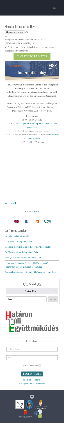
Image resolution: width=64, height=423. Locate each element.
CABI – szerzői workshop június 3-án (21, 252)
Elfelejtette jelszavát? (32, 380)
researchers (54, 135)
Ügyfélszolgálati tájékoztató (17, 236)
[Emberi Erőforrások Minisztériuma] (25, 413)
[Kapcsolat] (47, 222)
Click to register (33, 56)
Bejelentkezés (32, 374)
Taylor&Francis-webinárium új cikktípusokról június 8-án (30, 272)
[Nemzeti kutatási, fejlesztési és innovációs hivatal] (41, 404)
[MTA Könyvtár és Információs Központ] (20, 404)
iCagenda (35, 211)
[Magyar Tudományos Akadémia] (29, 404)
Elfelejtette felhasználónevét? (32, 383)
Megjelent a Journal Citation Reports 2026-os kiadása (28, 247)
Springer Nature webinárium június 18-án (23, 258)
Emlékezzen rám (30, 366)
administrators (34, 138)
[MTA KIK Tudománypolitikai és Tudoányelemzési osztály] (38, 413)
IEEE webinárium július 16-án (18, 241)
